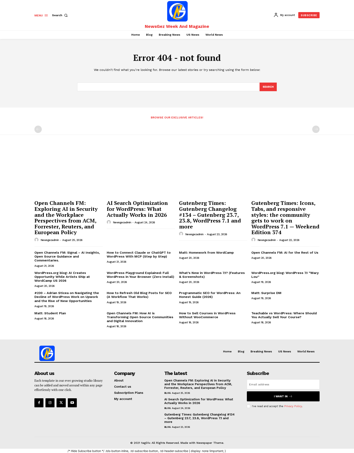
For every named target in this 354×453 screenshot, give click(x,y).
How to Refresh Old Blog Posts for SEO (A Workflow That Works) (139, 295)
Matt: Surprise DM (266, 293)
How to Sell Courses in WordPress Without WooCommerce (207, 315)
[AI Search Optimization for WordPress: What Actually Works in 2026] (141, 172)
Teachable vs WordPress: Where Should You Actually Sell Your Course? (284, 315)
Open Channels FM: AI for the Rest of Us (284, 252)
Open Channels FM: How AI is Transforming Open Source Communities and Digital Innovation (140, 317)
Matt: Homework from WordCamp (206, 252)
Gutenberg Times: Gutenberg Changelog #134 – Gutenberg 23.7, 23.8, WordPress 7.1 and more (210, 214)
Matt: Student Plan (50, 313)
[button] (60, 15)
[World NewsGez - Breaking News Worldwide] (177, 11)
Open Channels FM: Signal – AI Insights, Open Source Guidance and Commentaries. (67, 256)
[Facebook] (38, 402)
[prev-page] (38, 129)
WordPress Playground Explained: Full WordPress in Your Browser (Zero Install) (140, 275)
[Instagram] (49, 402)
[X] (61, 402)
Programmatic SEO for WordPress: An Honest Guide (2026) (210, 295)
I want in (281, 396)
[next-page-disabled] (316, 129)
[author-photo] (37, 240)
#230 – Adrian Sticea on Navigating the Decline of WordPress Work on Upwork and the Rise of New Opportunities (66, 297)
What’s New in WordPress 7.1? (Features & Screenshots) (212, 275)
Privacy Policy (293, 406)
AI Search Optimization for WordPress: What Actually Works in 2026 (137, 208)
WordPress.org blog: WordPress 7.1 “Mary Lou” (285, 275)
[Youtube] (72, 402)
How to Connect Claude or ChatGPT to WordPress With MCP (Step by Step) (139, 254)
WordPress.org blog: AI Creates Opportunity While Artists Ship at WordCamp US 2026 (62, 277)
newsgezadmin (50, 240)
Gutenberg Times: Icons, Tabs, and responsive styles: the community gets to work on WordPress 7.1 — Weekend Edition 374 (285, 217)
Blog (167, 393)
